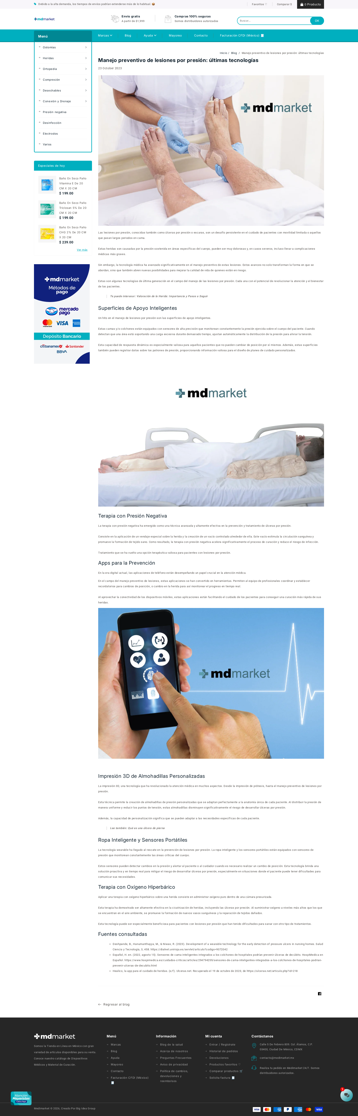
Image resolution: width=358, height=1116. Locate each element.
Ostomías (49, 47)
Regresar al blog (116, 1004)
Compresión (51, 79)
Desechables (52, 90)
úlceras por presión (278, 525)
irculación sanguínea (298, 536)
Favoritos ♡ (259, 4)
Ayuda (149, 35)
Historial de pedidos (223, 1051)
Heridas (48, 58)
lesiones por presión (117, 232)
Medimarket (42, 1108)
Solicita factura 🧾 (222, 1077)
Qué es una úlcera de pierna (146, 828)
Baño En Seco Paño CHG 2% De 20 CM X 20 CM (73, 232)
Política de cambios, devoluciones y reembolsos (174, 1076)
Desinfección (52, 122)
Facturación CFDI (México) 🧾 (130, 1080)
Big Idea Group (86, 1108)
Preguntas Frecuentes (176, 1057)
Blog (234, 53)
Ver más (82, 249)
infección (311, 541)
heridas (111, 248)
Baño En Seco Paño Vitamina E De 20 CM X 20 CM (73, 183)
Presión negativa (55, 112)
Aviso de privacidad (174, 1064)
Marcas (104, 35)
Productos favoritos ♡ (225, 1064)
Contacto (117, 1071)
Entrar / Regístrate (222, 1044)
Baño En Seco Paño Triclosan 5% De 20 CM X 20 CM (73, 207)
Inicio (223, 53)
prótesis (259, 786)
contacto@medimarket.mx (277, 1057)
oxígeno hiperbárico (142, 896)
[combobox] (280, 21)
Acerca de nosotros (174, 1051)
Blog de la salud (171, 1044)
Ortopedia (50, 69)
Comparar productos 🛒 (226, 1071)
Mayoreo (117, 1064)
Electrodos (50, 133)
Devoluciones (219, 1057)
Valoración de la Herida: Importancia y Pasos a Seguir (172, 296)
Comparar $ (284, 4)
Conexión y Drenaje (57, 101)
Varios (47, 144)
